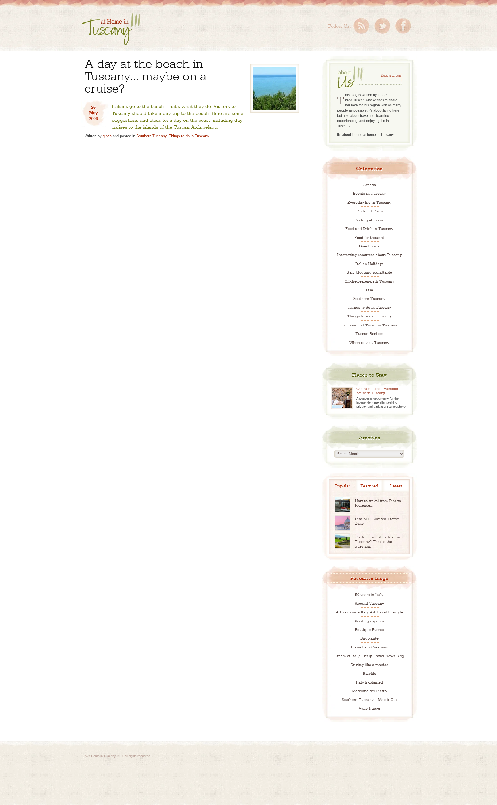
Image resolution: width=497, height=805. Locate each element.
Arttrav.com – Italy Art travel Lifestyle (369, 612)
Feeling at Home (369, 220)
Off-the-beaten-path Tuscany (369, 281)
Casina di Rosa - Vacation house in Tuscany (377, 390)
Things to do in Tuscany (189, 136)
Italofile (369, 673)
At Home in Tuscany (111, 29)
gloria (107, 136)
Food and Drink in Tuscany (369, 228)
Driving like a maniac (369, 664)
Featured (369, 485)
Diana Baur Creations (369, 647)
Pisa (369, 289)
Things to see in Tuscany (369, 316)
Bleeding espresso (369, 621)
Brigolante (369, 638)
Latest (396, 485)
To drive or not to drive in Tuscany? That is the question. (377, 541)
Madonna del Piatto (369, 690)
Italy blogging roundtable (369, 272)
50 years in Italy (369, 594)
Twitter (382, 26)
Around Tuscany (369, 603)
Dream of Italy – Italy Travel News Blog (369, 655)
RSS (361, 26)
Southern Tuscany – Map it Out (369, 699)
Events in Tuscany (369, 193)
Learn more (391, 75)
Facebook (403, 26)
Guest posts (369, 246)
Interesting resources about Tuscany (369, 254)
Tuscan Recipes (369, 333)
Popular (342, 485)
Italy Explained (369, 682)
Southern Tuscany (151, 136)
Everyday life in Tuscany (369, 202)
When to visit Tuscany (369, 342)
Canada (369, 184)
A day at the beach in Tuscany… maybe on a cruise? (146, 75)
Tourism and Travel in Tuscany (369, 325)
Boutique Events (369, 629)
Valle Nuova (369, 708)
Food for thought (369, 237)
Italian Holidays (369, 263)
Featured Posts (369, 211)
